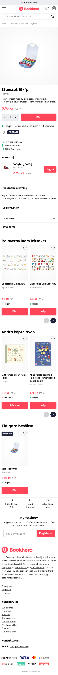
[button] (54, 8)
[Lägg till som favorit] (3, 132)
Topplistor (6, 589)
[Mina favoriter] (47, 8)
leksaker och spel (24, 570)
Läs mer (15, 405)
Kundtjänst (7, 607)
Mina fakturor (9, 631)
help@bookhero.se (19, 646)
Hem (4, 23)
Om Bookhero (8, 621)
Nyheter (6, 593)
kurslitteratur (37, 567)
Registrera (45, 533)
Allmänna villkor (9, 625)
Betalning (6, 614)
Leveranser (7, 611)
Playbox (6, 93)
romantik (30, 564)
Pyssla (24, 23)
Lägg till (50, 169)
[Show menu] (4, 8)
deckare (40, 564)
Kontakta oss (8, 618)
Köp (38, 117)
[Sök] (52, 16)
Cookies (5, 628)
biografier (6, 567)
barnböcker (21, 567)
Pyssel (33, 23)
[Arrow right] (53, 320)
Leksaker (13, 23)
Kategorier (7, 586)
